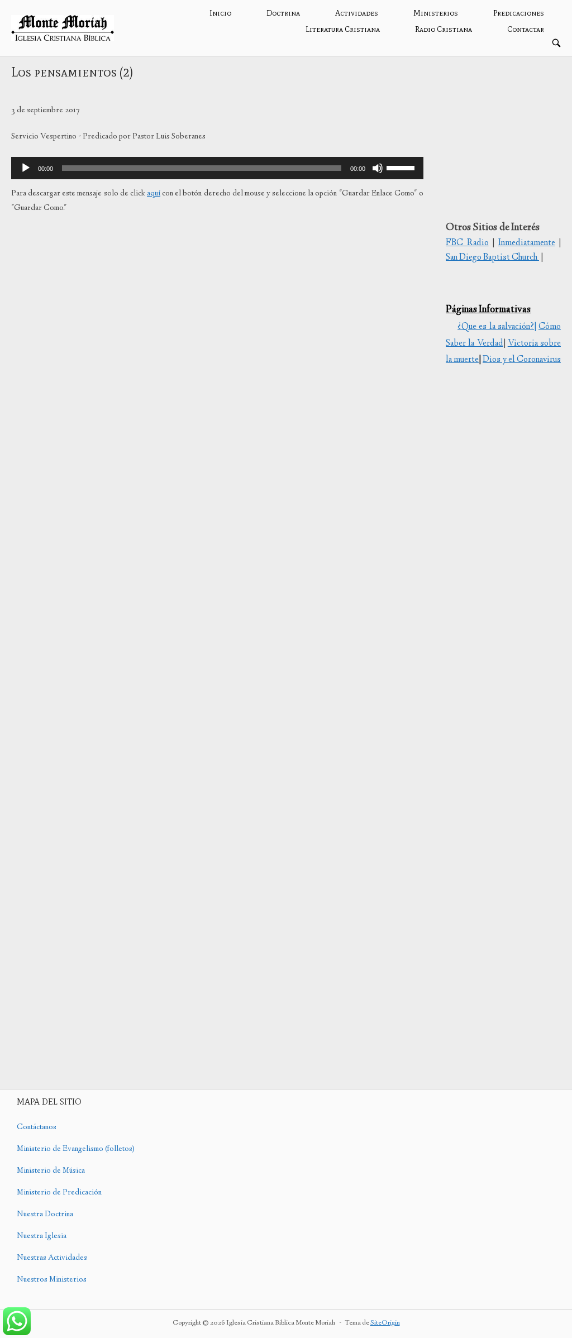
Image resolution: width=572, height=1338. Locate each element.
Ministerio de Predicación (59, 1192)
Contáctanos (36, 1127)
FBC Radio (467, 243)
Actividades (356, 13)
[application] (217, 168)
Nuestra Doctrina (45, 1214)
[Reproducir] (25, 168)
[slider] (402, 167)
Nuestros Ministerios (52, 1280)
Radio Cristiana (443, 29)
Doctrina (283, 13)
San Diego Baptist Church (492, 258)
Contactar (525, 29)
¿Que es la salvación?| (496, 327)
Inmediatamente (526, 243)
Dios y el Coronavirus (522, 360)
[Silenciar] (377, 168)
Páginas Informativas (488, 310)
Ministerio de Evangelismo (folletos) (76, 1149)
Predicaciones (518, 13)
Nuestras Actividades (52, 1258)
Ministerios (435, 13)
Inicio (220, 13)
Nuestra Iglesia (41, 1236)
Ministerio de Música (51, 1171)
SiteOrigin (385, 1323)
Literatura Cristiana (343, 29)
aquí (153, 193)
